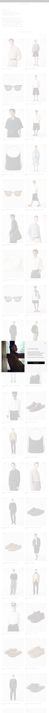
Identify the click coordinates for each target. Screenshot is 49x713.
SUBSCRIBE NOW (36, 362)
